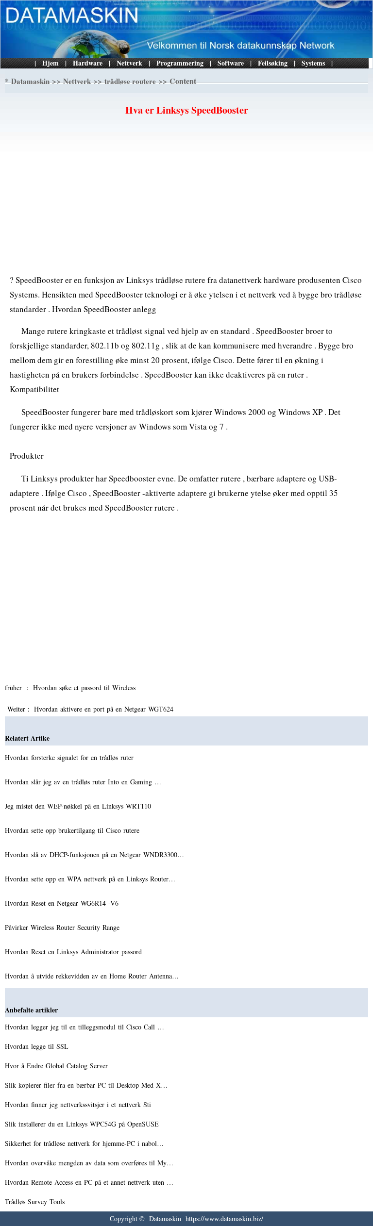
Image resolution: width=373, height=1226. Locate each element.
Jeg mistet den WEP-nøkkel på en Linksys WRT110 (79, 806)
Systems (313, 63)
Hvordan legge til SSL (38, 1046)
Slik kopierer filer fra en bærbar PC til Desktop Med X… (86, 1085)
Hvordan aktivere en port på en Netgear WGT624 (105, 708)
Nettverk (129, 63)
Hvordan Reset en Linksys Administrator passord (74, 951)
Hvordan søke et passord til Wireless (85, 687)
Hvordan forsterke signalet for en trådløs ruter (70, 757)
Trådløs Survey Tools (36, 1201)
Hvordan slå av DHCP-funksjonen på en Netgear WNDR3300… (94, 854)
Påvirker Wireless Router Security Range (63, 927)
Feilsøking (273, 63)
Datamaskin (30, 81)
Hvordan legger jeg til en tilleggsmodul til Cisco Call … (84, 1026)
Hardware (87, 63)
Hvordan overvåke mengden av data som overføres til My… (89, 1162)
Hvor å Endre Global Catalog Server (57, 1065)
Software (231, 63)
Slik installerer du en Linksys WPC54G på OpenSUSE (83, 1123)
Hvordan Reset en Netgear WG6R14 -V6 (63, 903)
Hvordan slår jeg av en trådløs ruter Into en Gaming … (83, 781)
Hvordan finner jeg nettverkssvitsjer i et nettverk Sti (79, 1104)
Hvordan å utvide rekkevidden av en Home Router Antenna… (92, 975)
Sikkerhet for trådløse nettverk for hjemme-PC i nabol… (84, 1143)
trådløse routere (130, 81)
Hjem (50, 63)
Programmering (179, 63)
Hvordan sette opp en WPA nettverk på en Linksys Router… (90, 878)
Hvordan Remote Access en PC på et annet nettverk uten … (89, 1182)
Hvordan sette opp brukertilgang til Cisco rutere (73, 830)
